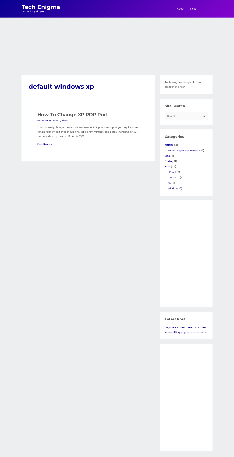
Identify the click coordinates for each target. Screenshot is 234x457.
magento (173, 177)
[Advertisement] (117, 41)
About (180, 9)
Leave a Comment (48, 120)
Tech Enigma (40, 7)
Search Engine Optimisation (184, 150)
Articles (169, 144)
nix (169, 183)
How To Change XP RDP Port (72, 115)
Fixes (193, 9)
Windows (173, 188)
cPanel (172, 172)
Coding (169, 161)
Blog (167, 155)
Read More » (44, 144)
